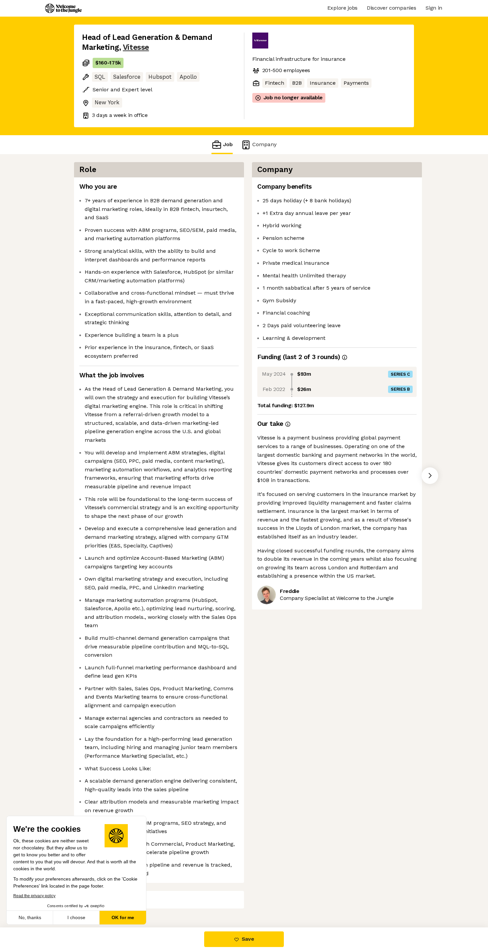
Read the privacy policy (34, 896)
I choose (76, 917)
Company (264, 144)
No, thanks (30, 917)
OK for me (123, 917)
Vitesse (136, 47)
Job (228, 144)
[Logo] (63, 8)
